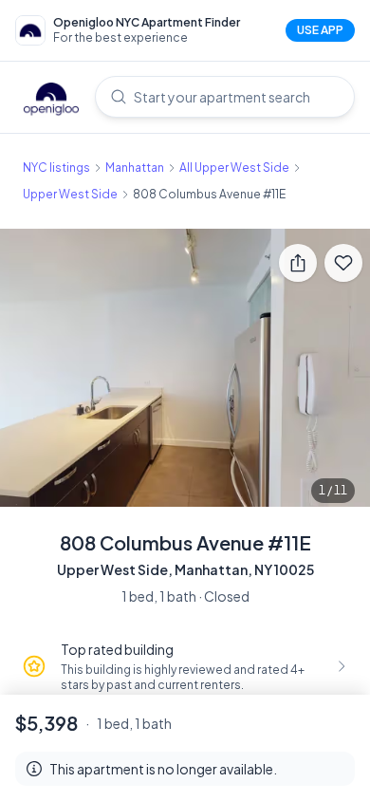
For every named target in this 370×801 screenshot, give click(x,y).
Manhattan (134, 167)
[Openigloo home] (51, 101)
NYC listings (56, 167)
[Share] (298, 263)
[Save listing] (343, 263)
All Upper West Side (234, 167)
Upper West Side (70, 194)
